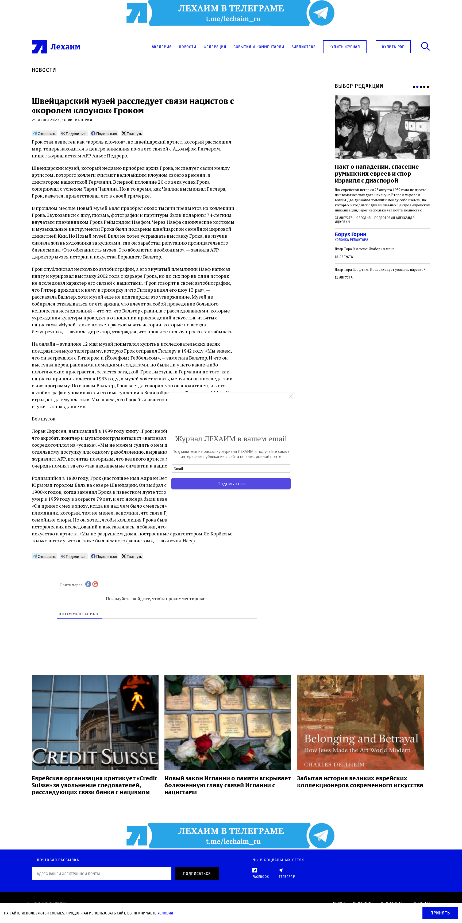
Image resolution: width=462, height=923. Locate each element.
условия (165, 913)
